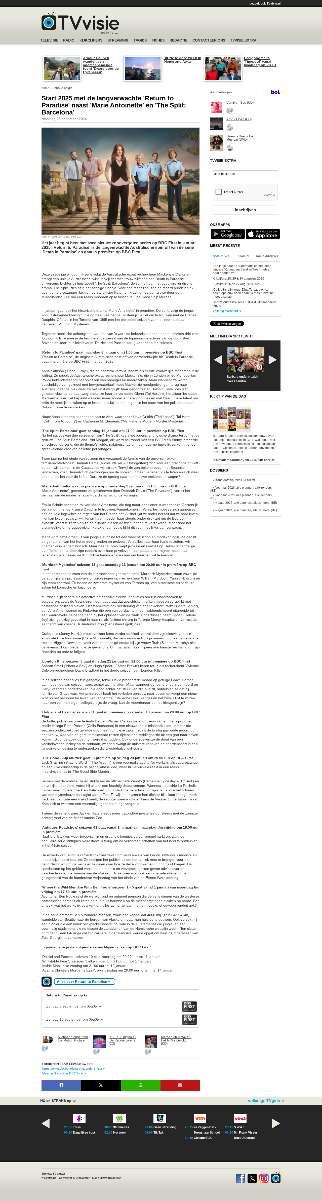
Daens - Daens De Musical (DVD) (239, 137)
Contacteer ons (208, 40)
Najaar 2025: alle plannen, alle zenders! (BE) (246, 503)
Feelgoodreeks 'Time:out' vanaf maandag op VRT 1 (260, 61)
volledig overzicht (225, 311)
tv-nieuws (221, 256)
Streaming (118, 40)
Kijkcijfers (90, 40)
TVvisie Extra (243, 40)
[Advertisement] (82, 265)
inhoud (242, 256)
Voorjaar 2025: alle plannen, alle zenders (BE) (241, 496)
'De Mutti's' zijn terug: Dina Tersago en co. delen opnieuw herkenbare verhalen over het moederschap (243, 293)
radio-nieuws (267, 256)
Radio (68, 40)
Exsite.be (50, 1177)
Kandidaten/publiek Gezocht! (235, 480)
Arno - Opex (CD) (239, 119)
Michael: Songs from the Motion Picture (73, 1038)
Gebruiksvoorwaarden (107, 1177)
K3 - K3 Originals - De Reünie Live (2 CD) (122, 1040)
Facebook (240, 1177)
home (45, 88)
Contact (60, 1173)
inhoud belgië (63, 88)
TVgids (140, 40)
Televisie (49, 40)
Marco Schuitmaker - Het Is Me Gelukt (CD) (176, 1040)
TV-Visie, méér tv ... (80, 23)
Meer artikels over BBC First (62, 1073)
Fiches (158, 40)
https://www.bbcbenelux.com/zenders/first (72, 1068)
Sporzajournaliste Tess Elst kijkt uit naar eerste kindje (244, 303)
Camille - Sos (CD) (240, 102)
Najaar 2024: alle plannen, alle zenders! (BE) (246, 510)
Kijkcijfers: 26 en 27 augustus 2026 (237, 284)
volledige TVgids (264, 1101)
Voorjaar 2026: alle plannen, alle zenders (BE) (241, 489)
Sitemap (47, 1173)
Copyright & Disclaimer (74, 1177)
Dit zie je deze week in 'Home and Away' (182, 59)
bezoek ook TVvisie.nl (265, 3)
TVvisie (275, 1177)
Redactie (178, 40)
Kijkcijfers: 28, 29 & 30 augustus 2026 (238, 278)
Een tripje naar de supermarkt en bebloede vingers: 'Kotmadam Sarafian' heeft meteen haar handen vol (242, 269)
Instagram (264, 1177)
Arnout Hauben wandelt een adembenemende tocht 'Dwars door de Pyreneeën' (101, 65)
